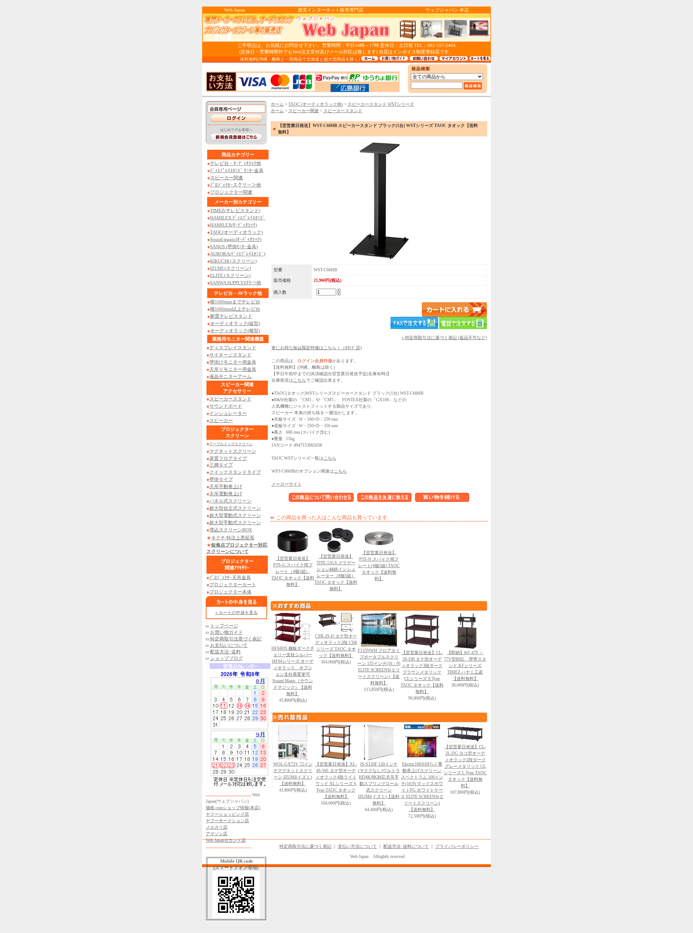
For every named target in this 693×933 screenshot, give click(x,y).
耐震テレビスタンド (231, 316)
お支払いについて (229, 645)
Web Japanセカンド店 (226, 840)
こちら (299, 380)
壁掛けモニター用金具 (232, 362)
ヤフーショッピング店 (227, 814)
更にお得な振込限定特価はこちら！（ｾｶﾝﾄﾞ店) (316, 347)
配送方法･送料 (225, 651)
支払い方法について (357, 846)
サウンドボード (225, 406)
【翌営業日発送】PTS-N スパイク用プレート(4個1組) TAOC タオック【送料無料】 (379, 565)
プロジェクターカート (232, 584)
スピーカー (221, 420)
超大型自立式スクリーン (235, 508)
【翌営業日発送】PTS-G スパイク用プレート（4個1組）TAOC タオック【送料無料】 (292, 571)
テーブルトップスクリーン (231, 444)
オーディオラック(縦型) (235, 323)
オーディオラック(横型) (235, 330)
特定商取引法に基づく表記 (305, 846)
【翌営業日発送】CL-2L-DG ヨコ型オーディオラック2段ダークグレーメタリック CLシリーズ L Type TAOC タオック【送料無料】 (465, 766)
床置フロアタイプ (228, 458)
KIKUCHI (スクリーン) (233, 261)
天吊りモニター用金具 (232, 369)
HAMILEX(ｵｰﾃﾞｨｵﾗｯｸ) (233, 225)
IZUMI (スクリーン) (230, 268)
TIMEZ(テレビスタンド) (235, 210)
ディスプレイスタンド (232, 347)
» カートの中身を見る (236, 612)
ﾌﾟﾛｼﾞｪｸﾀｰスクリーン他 (235, 185)
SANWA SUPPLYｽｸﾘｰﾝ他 (235, 282)
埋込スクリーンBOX (230, 530)
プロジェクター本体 (230, 592)
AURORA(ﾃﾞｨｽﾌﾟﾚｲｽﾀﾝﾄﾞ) (237, 254)
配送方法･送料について (406, 846)
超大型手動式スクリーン (235, 522)
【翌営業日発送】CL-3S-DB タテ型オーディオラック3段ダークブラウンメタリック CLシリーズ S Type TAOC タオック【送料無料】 (422, 672)
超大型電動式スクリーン (235, 515)
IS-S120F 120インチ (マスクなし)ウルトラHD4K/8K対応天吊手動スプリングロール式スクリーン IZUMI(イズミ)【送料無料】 (379, 784)
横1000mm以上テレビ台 (235, 309)
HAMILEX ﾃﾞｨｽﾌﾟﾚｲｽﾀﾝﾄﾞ (237, 217)
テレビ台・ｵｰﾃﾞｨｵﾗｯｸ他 (235, 163)
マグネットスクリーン (232, 451)
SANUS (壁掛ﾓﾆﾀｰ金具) (234, 246)
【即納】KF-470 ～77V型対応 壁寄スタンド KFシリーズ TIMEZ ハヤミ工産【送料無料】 (465, 665)
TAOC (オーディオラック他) (315, 104)
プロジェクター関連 (231, 192)
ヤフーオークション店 (227, 820)
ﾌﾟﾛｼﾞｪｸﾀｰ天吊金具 (230, 577)
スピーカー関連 (226, 177)
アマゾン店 (216, 833)
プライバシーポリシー (457, 846)
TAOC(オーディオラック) (236, 232)
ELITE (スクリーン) (230, 275)
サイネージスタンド (230, 355)
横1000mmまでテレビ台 (235, 302)
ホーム (277, 104)
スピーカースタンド (230, 399)
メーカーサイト (286, 484)
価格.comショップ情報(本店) (233, 807)
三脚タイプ (221, 465)
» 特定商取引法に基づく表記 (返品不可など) (444, 337)
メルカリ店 (216, 827)
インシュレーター (228, 413)
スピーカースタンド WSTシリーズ (381, 104)
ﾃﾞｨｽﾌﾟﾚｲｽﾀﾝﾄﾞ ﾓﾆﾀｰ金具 (236, 170)
